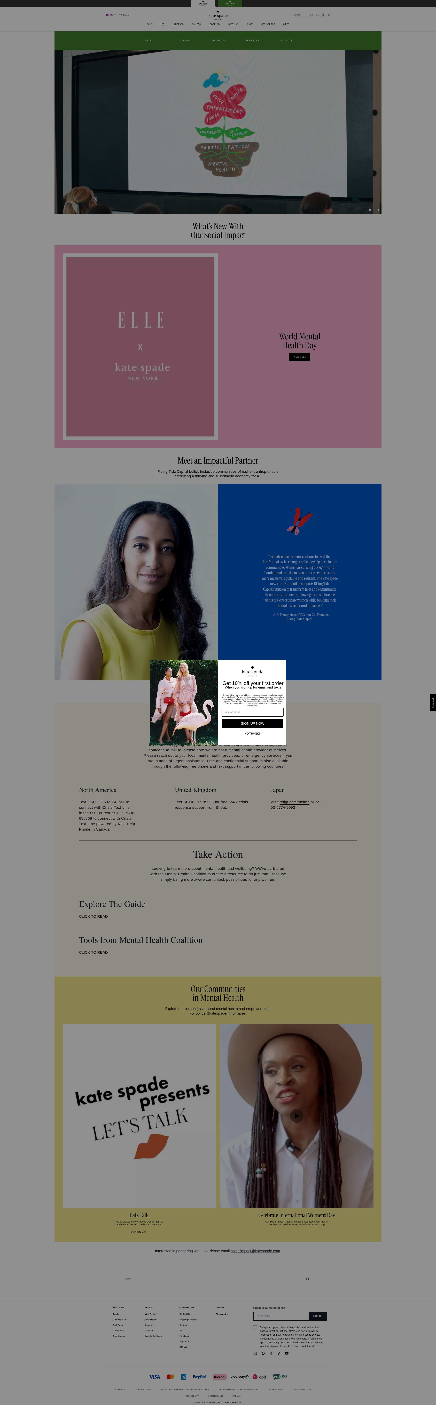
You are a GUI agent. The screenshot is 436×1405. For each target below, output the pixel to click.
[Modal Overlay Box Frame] (218, 702)
